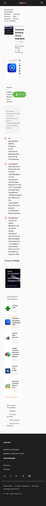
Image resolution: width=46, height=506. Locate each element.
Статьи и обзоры (12, 260)
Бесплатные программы (8, 11)
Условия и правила (22, 486)
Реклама (6, 469)
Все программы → (12, 397)
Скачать (22, 94)
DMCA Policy (7, 486)
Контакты (6, 465)
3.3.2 (19, 42)
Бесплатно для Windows (19, 47)
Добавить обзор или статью (13, 453)
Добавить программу (11, 449)
